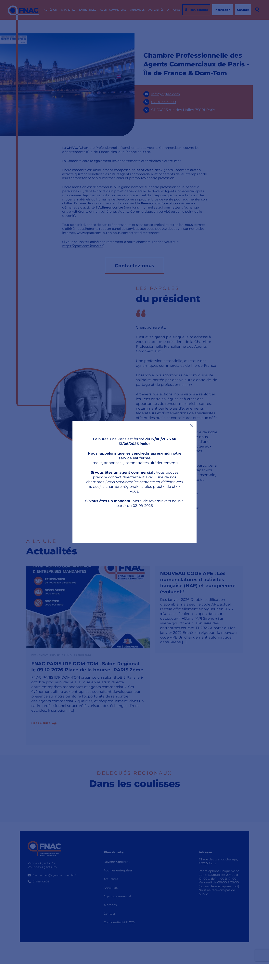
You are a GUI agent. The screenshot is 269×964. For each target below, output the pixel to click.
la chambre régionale (119, 486)
